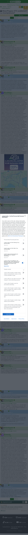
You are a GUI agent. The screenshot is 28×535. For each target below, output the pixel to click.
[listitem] (14, 240)
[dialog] (14, 267)
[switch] (23, 243)
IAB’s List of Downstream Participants (15, 235)
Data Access (14, 318)
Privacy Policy (21, 318)
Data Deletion (6, 318)
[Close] (25, 216)
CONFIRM (8, 314)
